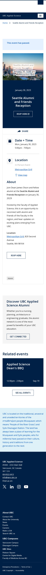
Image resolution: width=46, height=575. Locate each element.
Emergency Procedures (11, 567)
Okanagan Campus (10, 545)
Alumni (10, 278)
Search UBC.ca (9, 533)
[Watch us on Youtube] (26, 486)
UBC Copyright (8, 570)
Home (5, 23)
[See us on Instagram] (19, 486)
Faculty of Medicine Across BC (15, 558)
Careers (6, 528)
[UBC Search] (40, 3)
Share (25, 131)
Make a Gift (7, 531)
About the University (11, 519)
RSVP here (22, 114)
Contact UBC (8, 517)
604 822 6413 (8, 474)
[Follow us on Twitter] (5, 486)
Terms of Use (25, 567)
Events (5, 525)
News (5, 522)
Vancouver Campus (10, 543)
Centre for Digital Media (12, 555)
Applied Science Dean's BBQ (18, 366)
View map (22, 175)
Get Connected (18, 336)
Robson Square (9, 553)
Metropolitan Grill (15, 236)
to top (38, 568)
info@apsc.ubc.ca (10, 477)
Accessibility (19, 570)
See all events (23, 392)
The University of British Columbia (17, 5)
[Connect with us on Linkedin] (12, 486)
